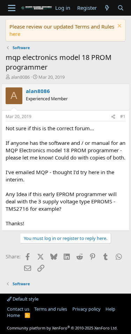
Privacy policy (86, 309)
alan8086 (20, 77)
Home (13, 315)
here (14, 33)
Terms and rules (50, 309)
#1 (122, 116)
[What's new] (107, 7)
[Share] (113, 117)
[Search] (121, 7)
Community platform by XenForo (62, 328)
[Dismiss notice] (119, 26)
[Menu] (11, 8)
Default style (25, 299)
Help (110, 309)
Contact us (18, 309)
